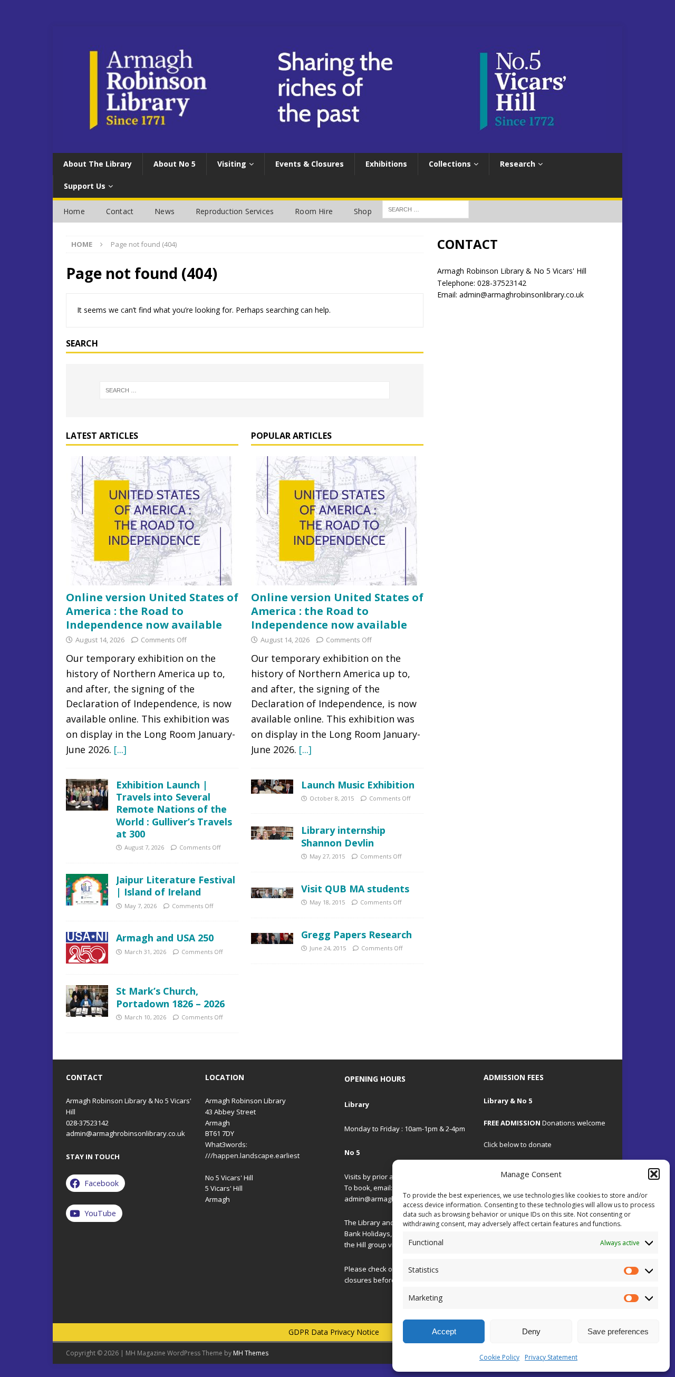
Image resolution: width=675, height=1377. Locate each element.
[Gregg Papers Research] (272, 936)
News (165, 211)
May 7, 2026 (140, 906)
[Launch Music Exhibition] (272, 786)
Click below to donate (518, 1144)
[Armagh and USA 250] (87, 948)
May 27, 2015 (327, 856)
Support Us (84, 186)
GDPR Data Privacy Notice (333, 1332)
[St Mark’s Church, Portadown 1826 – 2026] (87, 1001)
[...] (120, 749)
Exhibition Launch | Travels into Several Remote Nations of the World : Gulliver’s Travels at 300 (174, 809)
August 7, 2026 (144, 847)
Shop (363, 211)
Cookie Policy (499, 1357)
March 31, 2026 (145, 952)
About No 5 (174, 164)
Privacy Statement (551, 1357)
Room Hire (314, 211)
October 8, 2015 (332, 798)
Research (517, 164)
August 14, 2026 (99, 639)
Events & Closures (309, 164)
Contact (119, 211)
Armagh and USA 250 (165, 937)
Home (74, 211)
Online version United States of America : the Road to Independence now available (152, 611)
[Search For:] (425, 209)
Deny (531, 1331)
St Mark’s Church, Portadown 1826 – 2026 (170, 997)
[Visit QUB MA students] (272, 890)
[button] (654, 1174)
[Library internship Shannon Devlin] (272, 832)
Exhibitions (386, 164)
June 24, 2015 (328, 948)
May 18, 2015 (327, 902)
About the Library (97, 164)
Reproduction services (235, 211)
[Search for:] (245, 390)
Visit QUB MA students (355, 888)
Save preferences (618, 1331)
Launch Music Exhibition (357, 784)
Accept (444, 1331)
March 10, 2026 (145, 1017)
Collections (450, 164)
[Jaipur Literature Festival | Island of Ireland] (87, 890)
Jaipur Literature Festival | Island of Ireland (175, 885)
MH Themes (250, 1353)
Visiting (231, 164)
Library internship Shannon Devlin (343, 836)
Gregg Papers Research (356, 934)
